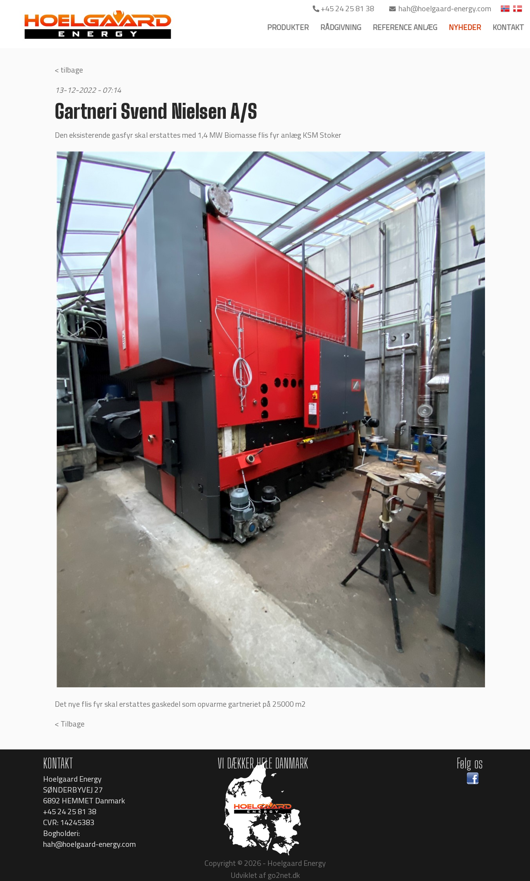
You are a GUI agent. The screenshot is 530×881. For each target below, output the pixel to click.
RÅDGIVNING (340, 27)
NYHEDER (465, 27)
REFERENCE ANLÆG (405, 27)
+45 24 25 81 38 (347, 8)
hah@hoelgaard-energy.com (444, 8)
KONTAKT (508, 27)
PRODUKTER (288, 27)
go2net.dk (284, 875)
